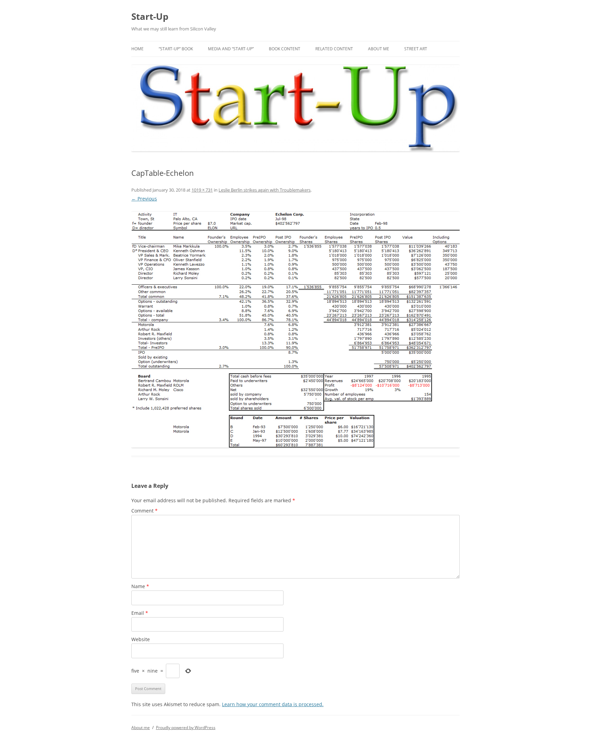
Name (140, 586)
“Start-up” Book (176, 49)
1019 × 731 (202, 190)
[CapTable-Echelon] (295, 329)
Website (140, 639)
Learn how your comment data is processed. (273, 704)
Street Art (415, 49)
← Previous (144, 198)
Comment (144, 510)
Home (137, 49)
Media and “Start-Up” (231, 49)
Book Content (284, 49)
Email (139, 613)
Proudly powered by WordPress (185, 727)
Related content (334, 49)
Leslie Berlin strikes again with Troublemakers (265, 190)
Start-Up (149, 16)
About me (378, 49)
